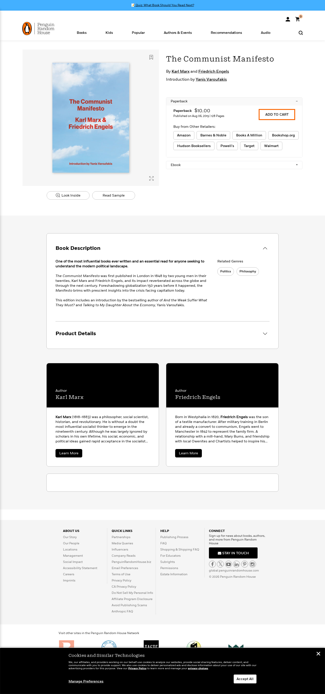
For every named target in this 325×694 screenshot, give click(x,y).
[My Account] (288, 18)
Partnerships (121, 537)
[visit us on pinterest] (244, 564)
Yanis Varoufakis (211, 79)
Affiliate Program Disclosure (132, 599)
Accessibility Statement (80, 568)
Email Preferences (125, 568)
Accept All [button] (245, 679)
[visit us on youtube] (228, 564)
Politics (225, 271)
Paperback (234, 101)
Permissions (169, 568)
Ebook (234, 165)
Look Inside (70, 195)
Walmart (271, 145)
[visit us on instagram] (252, 564)
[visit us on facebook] (212, 564)
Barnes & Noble (213, 135)
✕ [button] (318, 654)
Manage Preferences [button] (86, 681)
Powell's (227, 145)
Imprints (69, 580)
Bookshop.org (283, 135)
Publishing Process (174, 537)
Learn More (70, 454)
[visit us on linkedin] (236, 564)
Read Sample (114, 195)
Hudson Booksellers (194, 145)
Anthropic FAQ (122, 611)
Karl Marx (180, 71)
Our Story (70, 537)
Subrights (167, 562)
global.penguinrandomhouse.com (234, 570)
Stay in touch (235, 553)
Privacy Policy (121, 580)
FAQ (163, 543)
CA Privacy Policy (124, 587)
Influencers (120, 549)
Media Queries (122, 543)
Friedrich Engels (213, 71)
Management (73, 556)
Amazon (184, 135)
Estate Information (173, 574)
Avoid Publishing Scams (129, 605)
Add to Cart (277, 114)
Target (249, 145)
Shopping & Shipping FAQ (179, 549)
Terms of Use (121, 574)
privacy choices (198, 668)
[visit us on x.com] (220, 564)
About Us (71, 531)
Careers (68, 574)
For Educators (170, 556)
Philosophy (247, 271)
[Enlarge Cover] (151, 178)
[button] (81, 32)
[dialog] (162, 671)
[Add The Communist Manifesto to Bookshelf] (151, 57)
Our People (71, 543)
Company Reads (124, 556)
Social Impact (73, 562)
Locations (70, 549)
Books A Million (249, 135)
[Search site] (301, 32)
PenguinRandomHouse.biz (131, 562)
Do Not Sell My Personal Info (132, 593)
